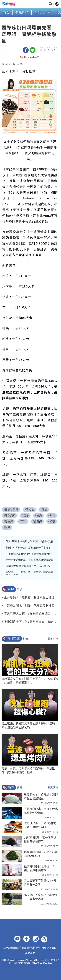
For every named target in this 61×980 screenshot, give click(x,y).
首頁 (6, 12)
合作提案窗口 (49, 947)
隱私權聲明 (34, 947)
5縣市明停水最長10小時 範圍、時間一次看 (29, 541)
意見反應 (30, 952)
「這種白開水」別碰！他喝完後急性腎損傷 (32, 605)
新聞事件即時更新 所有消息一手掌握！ (28, 547)
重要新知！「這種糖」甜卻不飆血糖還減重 (32, 597)
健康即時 (22, 12)
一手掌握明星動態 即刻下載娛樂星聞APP (29, 554)
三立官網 (22, 947)
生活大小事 (43, 12)
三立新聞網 (9, 947)
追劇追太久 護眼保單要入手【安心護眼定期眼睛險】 (28, 568)
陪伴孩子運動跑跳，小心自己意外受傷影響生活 (29, 561)
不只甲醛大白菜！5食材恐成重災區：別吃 (31, 613)
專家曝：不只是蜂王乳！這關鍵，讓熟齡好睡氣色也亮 (29, 574)
